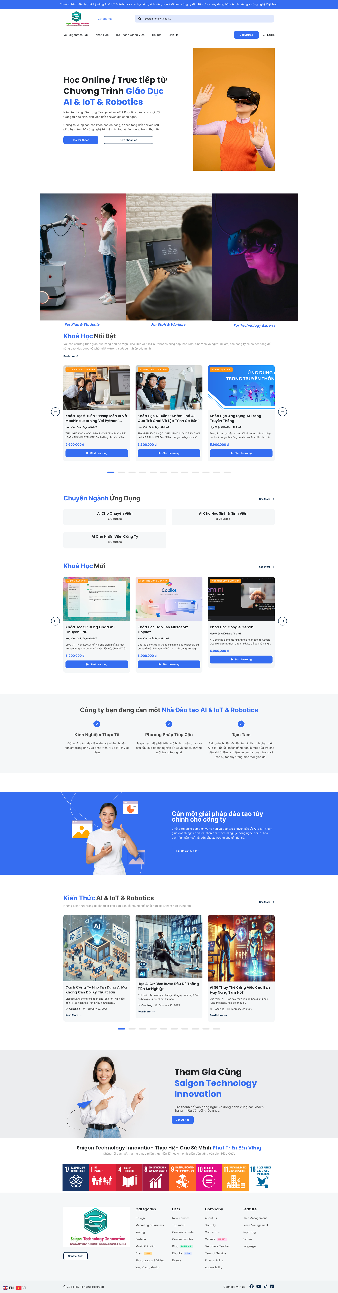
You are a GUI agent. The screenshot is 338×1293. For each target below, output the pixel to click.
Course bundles (182, 1239)
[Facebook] (251, 1286)
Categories (105, 18)
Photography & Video (150, 1260)
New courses (180, 1218)
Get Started (246, 34)
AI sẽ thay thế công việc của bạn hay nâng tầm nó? (240, 990)
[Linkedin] (272, 1286)
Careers (210, 1239)
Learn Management (255, 1225)
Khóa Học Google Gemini (232, 627)
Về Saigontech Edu (76, 35)
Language (249, 1246)
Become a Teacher (217, 1246)
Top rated (178, 1225)
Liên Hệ (173, 35)
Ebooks (177, 1253)
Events (176, 1260)
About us (211, 1218)
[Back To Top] (330, 1286)
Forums (247, 1239)
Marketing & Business (150, 1225)
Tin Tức (156, 35)
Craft (139, 1253)
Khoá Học (102, 35)
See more (69, 356)
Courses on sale (182, 1232)
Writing (140, 1232)
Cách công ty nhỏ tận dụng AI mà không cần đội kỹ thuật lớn (96, 990)
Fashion (141, 1239)
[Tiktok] (265, 1286)
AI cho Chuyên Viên (221, 369)
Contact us (212, 1232)
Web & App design (148, 1267)
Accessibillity (213, 1267)
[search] (140, 19)
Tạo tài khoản (81, 139)
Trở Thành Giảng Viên (130, 35)
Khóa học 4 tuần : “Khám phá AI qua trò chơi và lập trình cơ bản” (168, 418)
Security (210, 1225)
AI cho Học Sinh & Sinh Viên (81, 369)
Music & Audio (145, 1246)
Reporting (249, 1232)
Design (140, 1218)
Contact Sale (75, 1255)
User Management (255, 1218)
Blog (175, 1246)
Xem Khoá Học (128, 139)
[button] (110, 472)
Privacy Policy (214, 1260)
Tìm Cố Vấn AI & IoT (187, 850)
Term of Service (215, 1253)
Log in (271, 34)
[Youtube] (258, 1286)
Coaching (74, 1008)
